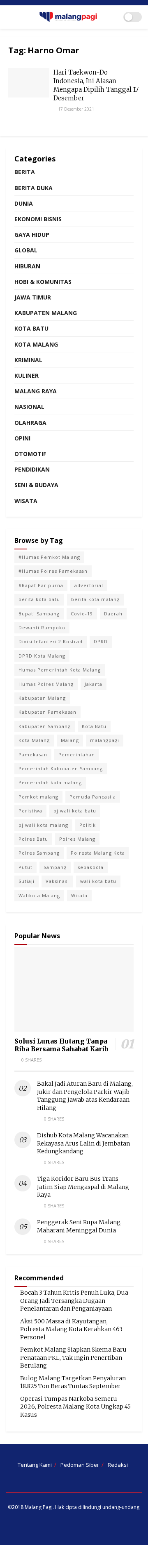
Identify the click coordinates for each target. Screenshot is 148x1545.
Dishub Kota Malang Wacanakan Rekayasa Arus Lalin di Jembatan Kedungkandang (83, 1143)
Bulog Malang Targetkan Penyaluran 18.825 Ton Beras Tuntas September (73, 1382)
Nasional (29, 407)
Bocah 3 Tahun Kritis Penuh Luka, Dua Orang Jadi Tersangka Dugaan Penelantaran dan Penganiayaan (74, 1300)
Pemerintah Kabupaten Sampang (60, 768)
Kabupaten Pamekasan (47, 712)
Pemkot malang (38, 797)
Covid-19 (82, 613)
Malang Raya (35, 391)
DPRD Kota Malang (41, 656)
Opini (22, 438)
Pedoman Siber (79, 1464)
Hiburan (27, 266)
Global (25, 250)
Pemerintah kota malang (50, 782)
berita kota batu (39, 599)
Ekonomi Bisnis (38, 219)
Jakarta (93, 684)
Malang (70, 740)
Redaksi (118, 1464)
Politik (87, 825)
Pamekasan (32, 754)
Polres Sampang (39, 853)
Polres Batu (33, 839)
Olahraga (30, 423)
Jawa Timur (32, 297)
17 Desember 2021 (75, 109)
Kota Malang (36, 344)
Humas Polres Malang (46, 684)
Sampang (55, 867)
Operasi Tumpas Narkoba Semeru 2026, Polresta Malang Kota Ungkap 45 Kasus (75, 1406)
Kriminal (28, 360)
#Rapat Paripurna (40, 585)
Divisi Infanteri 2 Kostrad (50, 641)
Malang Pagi (39, 1507)
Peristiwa (30, 811)
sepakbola (91, 867)
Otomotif (30, 454)
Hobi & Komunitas (43, 282)
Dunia (23, 203)
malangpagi (104, 740)
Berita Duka (33, 188)
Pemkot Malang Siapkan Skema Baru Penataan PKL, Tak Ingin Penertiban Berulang (73, 1357)
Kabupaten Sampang (44, 726)
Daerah (113, 613)
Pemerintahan (76, 754)
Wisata (25, 501)
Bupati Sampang (39, 613)
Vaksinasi (57, 881)
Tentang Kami (35, 1464)
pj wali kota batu (74, 811)
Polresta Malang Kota (98, 853)
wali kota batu (98, 881)
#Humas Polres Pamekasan (53, 571)
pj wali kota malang (43, 825)
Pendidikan (32, 469)
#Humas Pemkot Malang (49, 557)
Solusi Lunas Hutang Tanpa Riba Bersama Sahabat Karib (61, 1045)
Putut (25, 867)
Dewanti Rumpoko (41, 627)
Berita (24, 172)
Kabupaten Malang (45, 313)
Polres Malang (77, 839)
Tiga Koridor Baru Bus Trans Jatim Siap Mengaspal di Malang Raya (83, 1186)
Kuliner (26, 375)
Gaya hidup (31, 234)
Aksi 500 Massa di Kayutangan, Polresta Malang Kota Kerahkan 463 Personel (71, 1329)
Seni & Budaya (36, 485)
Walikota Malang (39, 895)
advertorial (88, 585)
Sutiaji (26, 881)
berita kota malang (95, 599)
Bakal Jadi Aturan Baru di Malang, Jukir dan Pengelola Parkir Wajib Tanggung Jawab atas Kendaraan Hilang (85, 1096)
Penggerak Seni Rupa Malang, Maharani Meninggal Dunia (79, 1226)
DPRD (101, 641)
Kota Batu (31, 328)
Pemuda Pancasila (92, 797)
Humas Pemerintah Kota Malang (59, 670)
